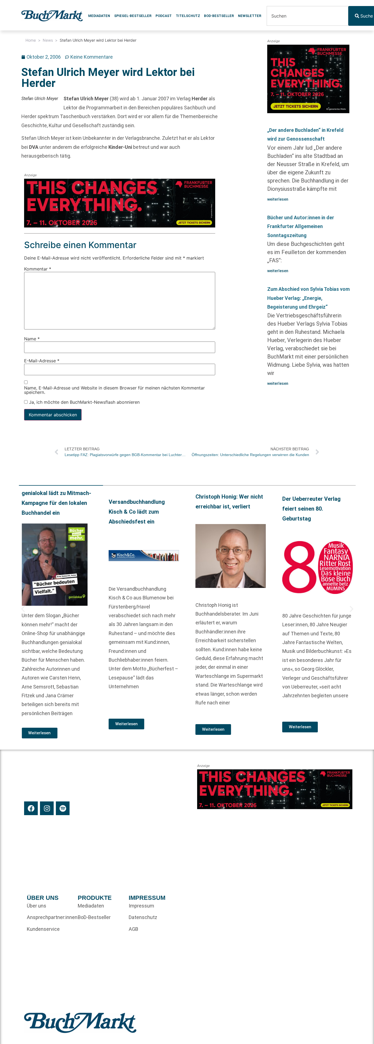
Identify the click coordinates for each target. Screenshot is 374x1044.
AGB (133, 929)
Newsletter (249, 16)
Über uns (36, 906)
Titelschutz (188, 16)
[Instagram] (47, 808)
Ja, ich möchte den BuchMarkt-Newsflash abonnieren (84, 402)
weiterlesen (277, 199)
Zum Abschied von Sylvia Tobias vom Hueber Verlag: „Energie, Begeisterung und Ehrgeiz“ (308, 298)
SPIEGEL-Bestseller (132, 16)
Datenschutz (143, 917)
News (48, 40)
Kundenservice (43, 929)
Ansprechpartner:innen (49, 917)
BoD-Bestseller (219, 16)
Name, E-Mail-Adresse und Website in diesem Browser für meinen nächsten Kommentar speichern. (114, 390)
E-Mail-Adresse (41, 361)
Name (32, 339)
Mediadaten (99, 16)
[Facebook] (31, 808)
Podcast (164, 16)
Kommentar (37, 269)
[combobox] (307, 16)
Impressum (141, 906)
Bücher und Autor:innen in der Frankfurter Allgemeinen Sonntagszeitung (300, 226)
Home (30, 40)
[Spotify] (63, 808)
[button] (23, 609)
